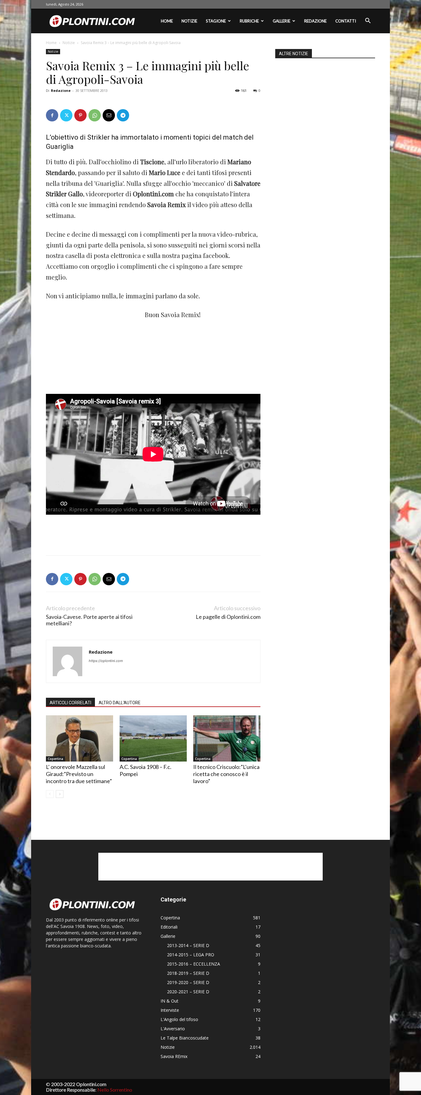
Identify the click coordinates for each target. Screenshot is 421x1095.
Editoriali (169, 927)
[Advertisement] (92, 350)
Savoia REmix (174, 1056)
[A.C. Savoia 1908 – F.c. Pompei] (153, 738)
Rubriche (249, 20)
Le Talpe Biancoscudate (185, 1038)
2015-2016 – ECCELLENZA (193, 964)
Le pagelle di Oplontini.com (228, 617)
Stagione (216, 20)
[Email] (109, 115)
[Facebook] (52, 115)
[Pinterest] (80, 115)
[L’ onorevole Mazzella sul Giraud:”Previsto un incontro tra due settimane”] (79, 738)
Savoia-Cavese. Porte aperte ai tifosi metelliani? (89, 620)
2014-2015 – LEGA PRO (190, 955)
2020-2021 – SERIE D (188, 992)
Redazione (315, 20)
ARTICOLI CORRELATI (70, 702)
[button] (367, 21)
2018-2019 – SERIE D (188, 973)
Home (167, 20)
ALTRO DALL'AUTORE (120, 702)
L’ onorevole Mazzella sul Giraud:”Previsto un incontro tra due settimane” (79, 773)
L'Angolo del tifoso (179, 1019)
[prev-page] (50, 794)
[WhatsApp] (94, 115)
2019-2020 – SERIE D (188, 982)
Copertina (55, 759)
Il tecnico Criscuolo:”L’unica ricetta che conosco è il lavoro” (226, 773)
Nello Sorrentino (114, 1090)
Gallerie (281, 20)
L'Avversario (173, 1029)
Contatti (345, 20)
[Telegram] (123, 115)
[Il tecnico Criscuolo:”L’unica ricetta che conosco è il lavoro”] (226, 738)
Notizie (189, 20)
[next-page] (59, 794)
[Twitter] (66, 115)
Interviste (170, 1010)
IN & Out (169, 1001)
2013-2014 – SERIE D (188, 945)
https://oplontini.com (106, 661)
